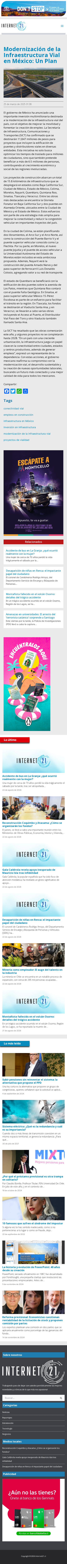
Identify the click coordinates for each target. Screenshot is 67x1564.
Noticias (6, 1412)
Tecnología (7, 1428)
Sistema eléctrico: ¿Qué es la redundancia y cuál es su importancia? (32, 1128)
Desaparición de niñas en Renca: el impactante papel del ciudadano (33, 572)
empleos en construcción (18, 414)
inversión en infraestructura (20, 427)
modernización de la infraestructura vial (27, 433)
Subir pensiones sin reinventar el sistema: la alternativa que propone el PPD (29, 1081)
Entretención (7, 1423)
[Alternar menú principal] (62, 26)
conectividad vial (14, 408)
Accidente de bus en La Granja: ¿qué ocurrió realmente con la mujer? (32, 552)
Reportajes (7, 1417)
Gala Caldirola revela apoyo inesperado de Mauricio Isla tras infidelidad (28, 871)
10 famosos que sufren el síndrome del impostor (32, 1223)
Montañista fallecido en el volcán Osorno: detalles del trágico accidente (30, 595)
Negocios (6, 1434)
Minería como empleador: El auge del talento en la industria (32, 971)
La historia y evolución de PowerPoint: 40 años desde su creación (31, 1268)
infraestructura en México (19, 421)
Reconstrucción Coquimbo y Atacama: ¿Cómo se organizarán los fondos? (32, 824)
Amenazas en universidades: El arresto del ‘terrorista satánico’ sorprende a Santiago (30, 616)
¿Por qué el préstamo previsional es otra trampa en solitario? (32, 1178)
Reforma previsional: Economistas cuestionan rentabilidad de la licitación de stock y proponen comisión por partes (32, 1320)
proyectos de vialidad (16, 439)
